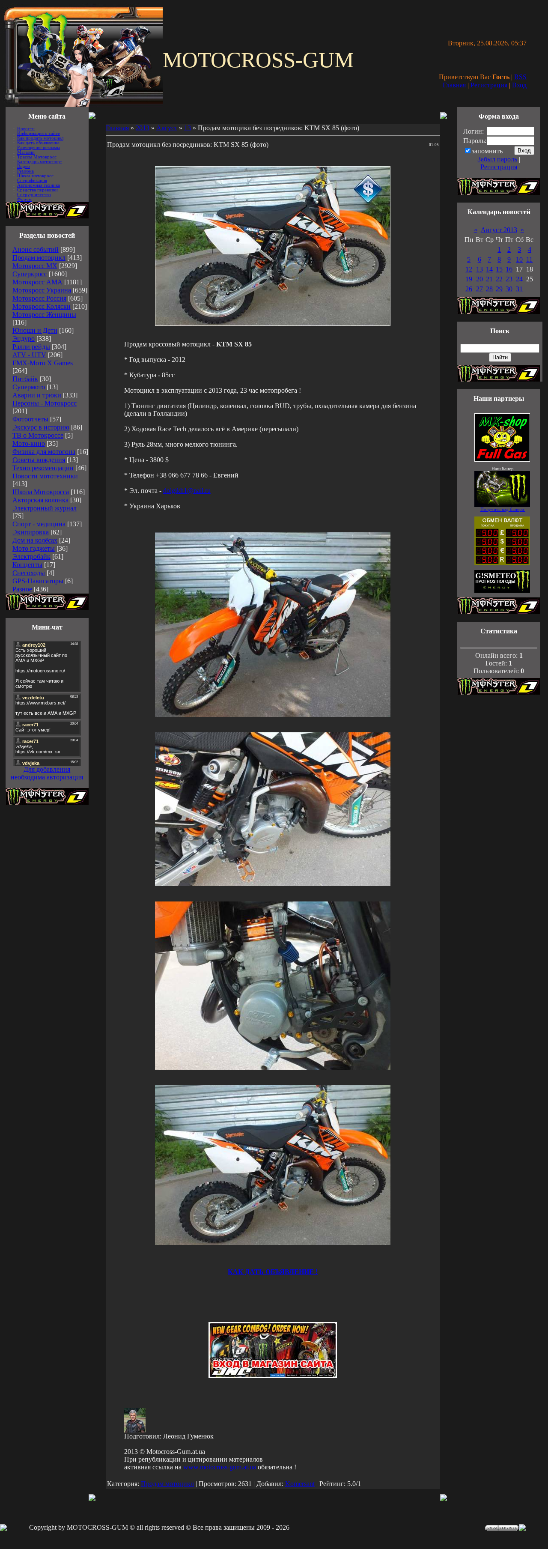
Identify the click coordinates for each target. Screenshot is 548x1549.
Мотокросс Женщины (44, 314)
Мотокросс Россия (39, 298)
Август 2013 (499, 229)
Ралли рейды (31, 346)
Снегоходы (28, 572)
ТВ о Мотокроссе (37, 435)
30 (509, 288)
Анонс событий (35, 249)
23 (509, 279)
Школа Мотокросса (40, 491)
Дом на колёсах (34, 540)
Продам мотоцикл (39, 257)
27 (479, 288)
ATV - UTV (29, 354)
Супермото (28, 387)
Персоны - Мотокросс (44, 403)
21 (489, 279)
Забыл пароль (497, 159)
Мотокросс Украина (41, 290)
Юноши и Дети (34, 330)
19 (468, 279)
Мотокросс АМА (37, 282)
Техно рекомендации (43, 468)
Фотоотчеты (30, 419)
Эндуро (23, 338)
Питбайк (25, 378)
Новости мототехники (45, 476)
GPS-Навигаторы (37, 581)
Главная (454, 85)
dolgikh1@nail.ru (187, 490)
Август (166, 127)
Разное (22, 589)
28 (489, 288)
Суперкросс (29, 274)
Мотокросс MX (34, 265)
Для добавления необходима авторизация (47, 773)
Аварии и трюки (36, 395)
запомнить (487, 151)
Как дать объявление (38, 142)
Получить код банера (502, 509)
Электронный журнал (44, 508)
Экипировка (30, 532)
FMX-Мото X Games (42, 363)
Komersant (300, 1483)
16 (509, 269)
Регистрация (489, 85)
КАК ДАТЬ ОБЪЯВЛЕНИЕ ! (273, 1271)
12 (468, 269)
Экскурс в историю (40, 427)
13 (187, 127)
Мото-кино (28, 443)
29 (499, 288)
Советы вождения (38, 459)
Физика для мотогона (43, 451)
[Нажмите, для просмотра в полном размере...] (272, 714)
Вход (519, 85)
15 (499, 269)
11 (529, 259)
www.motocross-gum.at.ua (219, 1467)
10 (519, 259)
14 (489, 269)
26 (468, 288)
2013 (142, 127)
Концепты (27, 564)
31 (519, 288)
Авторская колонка (40, 500)
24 (519, 279)
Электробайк (31, 556)
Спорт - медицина (39, 524)
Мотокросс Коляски (41, 306)
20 (479, 279)
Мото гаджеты (33, 548)
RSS (520, 77)
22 (499, 279)
